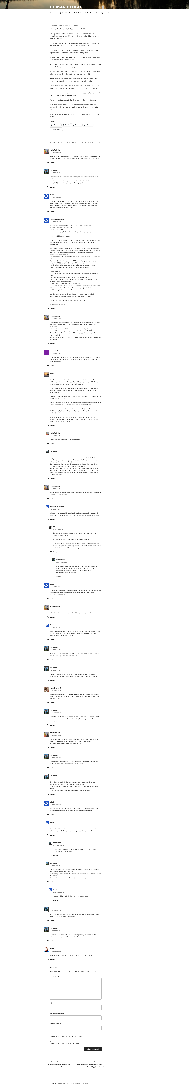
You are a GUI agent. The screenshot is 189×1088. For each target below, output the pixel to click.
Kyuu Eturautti (55, 688)
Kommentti (55, 976)
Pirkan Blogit (66, 7)
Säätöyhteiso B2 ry (66, 1083)
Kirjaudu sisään (105, 13)
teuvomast (73, 25)
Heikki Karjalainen (57, 219)
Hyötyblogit (77, 13)
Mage (52, 949)
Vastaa (52, 162)
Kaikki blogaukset (91, 13)
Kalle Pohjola (55, 150)
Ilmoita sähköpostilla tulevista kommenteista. (66, 1036)
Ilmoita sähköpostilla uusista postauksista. (65, 1043)
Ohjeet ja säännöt (64, 13)
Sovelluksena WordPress (81, 1083)
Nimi (52, 1003)
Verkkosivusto (55, 1024)
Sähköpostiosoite (57, 1013)
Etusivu (52, 13)
